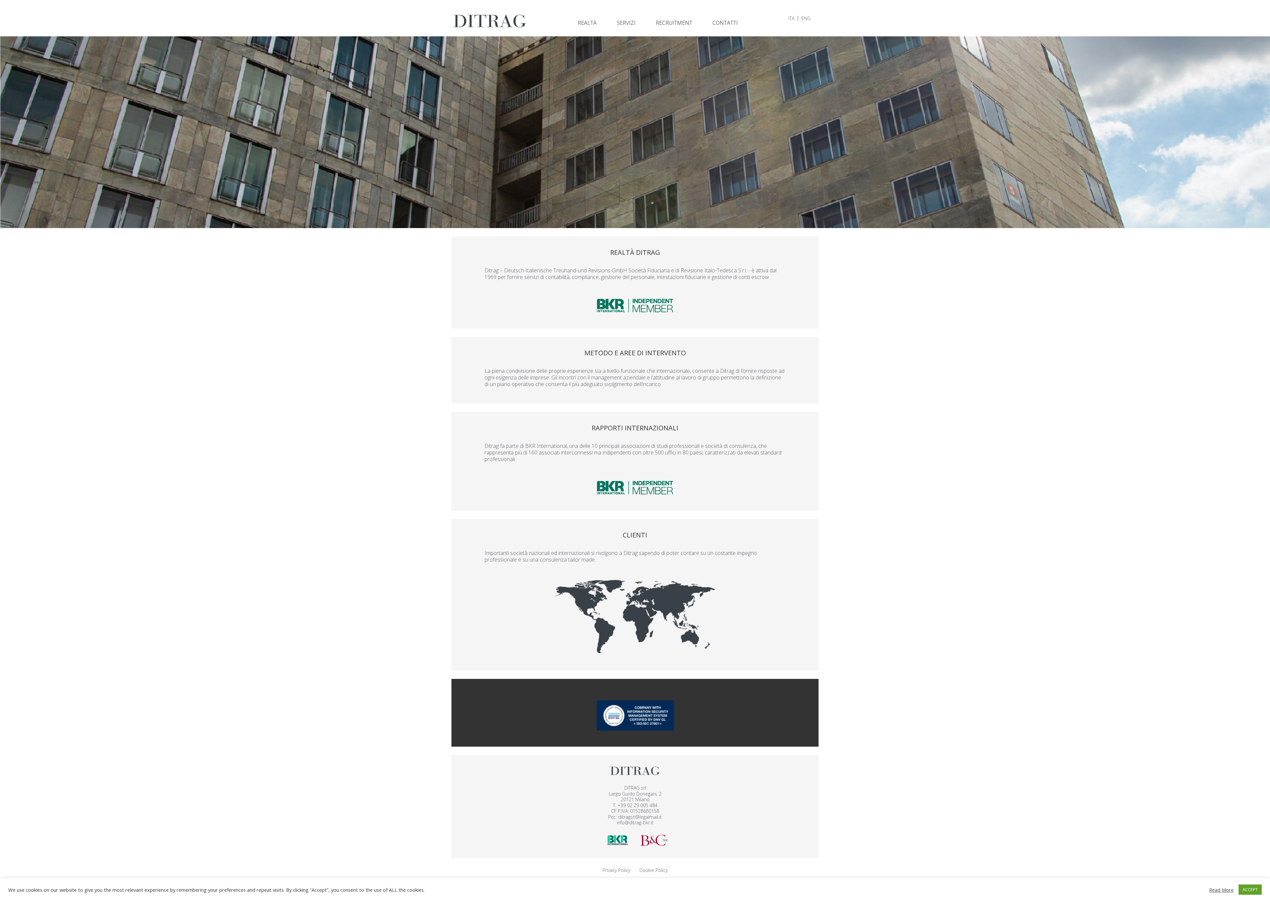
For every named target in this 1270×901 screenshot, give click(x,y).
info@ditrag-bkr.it (635, 822)
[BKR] (618, 840)
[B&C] (654, 840)
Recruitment (674, 22)
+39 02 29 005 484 (637, 805)
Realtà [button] (587, 22)
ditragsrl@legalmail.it (640, 817)
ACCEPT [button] (1250, 889)
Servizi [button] (626, 22)
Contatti (725, 22)
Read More (1221, 890)
